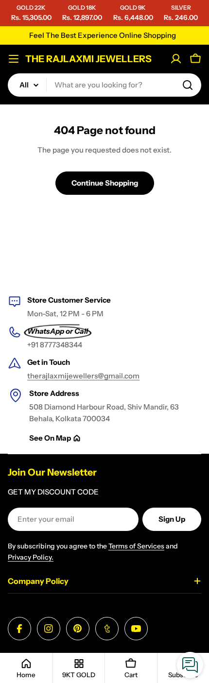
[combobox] (104, 85)
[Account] (176, 59)
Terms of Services (136, 546)
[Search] (187, 85)
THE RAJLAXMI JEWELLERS (88, 59)
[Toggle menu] (13, 59)
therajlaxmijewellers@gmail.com (83, 375)
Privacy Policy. (30, 557)
